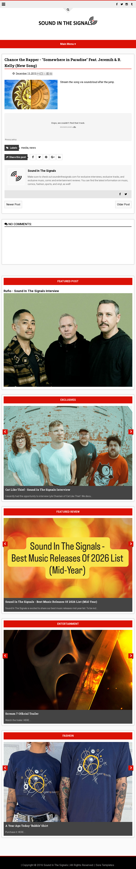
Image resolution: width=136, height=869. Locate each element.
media (24, 147)
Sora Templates (105, 865)
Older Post (123, 204)
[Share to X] (44, 73)
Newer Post (13, 204)
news (33, 147)
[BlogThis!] (41, 73)
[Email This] (38, 73)
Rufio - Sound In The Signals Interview (31, 291)
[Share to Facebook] (47, 73)
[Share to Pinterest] (51, 73)
